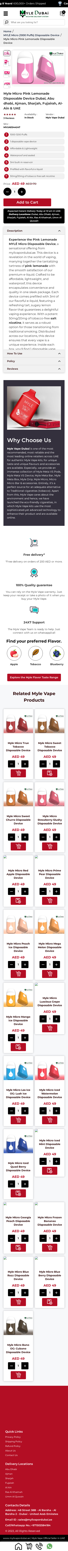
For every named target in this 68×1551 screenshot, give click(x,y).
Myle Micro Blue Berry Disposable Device (49, 1275)
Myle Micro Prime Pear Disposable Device (49, 874)
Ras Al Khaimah (42, 217)
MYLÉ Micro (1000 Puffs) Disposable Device (31, 35)
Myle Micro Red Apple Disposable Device (18, 874)
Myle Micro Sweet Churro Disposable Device (18, 820)
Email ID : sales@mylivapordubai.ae (28, 1519)
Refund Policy (12, 1446)
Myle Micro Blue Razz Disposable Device (18, 1275)
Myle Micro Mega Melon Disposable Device (49, 947)
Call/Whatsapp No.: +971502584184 (28, 1525)
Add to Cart (27, 202)
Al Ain (29, 217)
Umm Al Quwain (14, 1496)
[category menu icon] (5, 14)
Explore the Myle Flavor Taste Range (34, 677)
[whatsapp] (49, 1546)
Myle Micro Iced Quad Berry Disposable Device (18, 1166)
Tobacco (35, 664)
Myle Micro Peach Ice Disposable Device (18, 947)
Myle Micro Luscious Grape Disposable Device (50, 1001)
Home (7, 31)
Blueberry (56, 664)
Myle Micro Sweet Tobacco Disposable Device (50, 746)
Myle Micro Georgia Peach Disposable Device (18, 1221)
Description (14, 230)
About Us (10, 1450)
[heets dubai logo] (34, 14)
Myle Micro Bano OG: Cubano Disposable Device (18, 1348)
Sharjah (11, 217)
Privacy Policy (13, 1437)
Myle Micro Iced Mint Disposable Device (49, 1144)
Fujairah (21, 217)
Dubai (34, 214)
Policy (11, 361)
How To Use (14, 353)
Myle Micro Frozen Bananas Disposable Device (50, 1221)
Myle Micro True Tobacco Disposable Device (18, 746)
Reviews (12, 368)
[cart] (29, 1546)
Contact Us (11, 1455)
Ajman (55, 214)
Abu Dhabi (44, 214)
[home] (18, 1546)
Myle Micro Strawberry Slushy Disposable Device (50, 820)
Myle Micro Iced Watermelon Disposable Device (50, 1093)
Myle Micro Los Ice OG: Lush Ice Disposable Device (18, 1093)
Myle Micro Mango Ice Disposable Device (18, 1020)
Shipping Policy (13, 1441)
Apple (14, 664)
